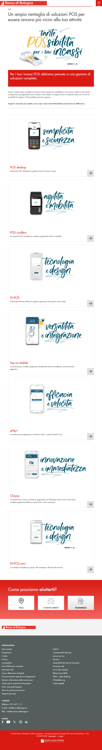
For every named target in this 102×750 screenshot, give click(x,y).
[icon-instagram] (20, 722)
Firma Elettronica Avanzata (12, 666)
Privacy (4, 659)
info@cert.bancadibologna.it (17, 711)
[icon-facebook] (2, 722)
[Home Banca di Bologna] (23, 3)
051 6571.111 (16, 704)
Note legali (52, 736)
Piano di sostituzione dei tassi (23, 690)
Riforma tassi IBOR (60, 673)
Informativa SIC (8, 669)
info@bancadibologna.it (17, 707)
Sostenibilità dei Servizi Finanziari (66, 662)
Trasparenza (6, 652)
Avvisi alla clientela (60, 669)
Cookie (4, 656)
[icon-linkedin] (26, 722)
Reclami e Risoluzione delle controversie (17, 680)
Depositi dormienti (9, 693)
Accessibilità (7, 662)
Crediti (61, 736)
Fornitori (56, 659)
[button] (99, 3)
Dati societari (7, 649)
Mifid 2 (56, 649)
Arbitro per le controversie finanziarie (25, 683)
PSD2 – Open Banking (71, 676)
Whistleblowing (59, 680)
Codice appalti (58, 683)
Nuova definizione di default (13, 673)
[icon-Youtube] (8, 722)
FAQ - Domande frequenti (12, 686)
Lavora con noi (58, 656)
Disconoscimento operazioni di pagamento (18, 676)
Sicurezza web (58, 666)
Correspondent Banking (62, 652)
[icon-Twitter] (14, 722)
